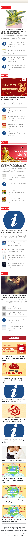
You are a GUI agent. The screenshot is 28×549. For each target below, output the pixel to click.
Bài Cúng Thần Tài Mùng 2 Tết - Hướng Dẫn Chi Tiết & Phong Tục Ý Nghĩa (16, 177)
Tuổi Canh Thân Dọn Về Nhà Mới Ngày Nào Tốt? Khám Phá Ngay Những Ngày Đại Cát (16, 118)
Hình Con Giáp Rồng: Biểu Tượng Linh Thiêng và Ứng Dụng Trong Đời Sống (16, 320)
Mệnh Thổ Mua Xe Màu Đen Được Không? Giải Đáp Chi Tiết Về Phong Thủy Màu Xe (16, 265)
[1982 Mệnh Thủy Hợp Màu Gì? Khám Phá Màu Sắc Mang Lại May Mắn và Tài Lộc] (4, 43)
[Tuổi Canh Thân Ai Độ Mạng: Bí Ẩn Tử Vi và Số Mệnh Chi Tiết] (14, 87)
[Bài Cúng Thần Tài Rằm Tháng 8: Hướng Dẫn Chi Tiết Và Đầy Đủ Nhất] (4, 191)
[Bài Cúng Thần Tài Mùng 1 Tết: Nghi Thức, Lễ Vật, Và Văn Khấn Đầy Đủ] (14, 153)
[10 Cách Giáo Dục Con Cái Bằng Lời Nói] (14, 452)
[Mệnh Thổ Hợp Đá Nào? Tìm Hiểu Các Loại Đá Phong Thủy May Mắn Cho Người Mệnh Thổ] (4, 242)
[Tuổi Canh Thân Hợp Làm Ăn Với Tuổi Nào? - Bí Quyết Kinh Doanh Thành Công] (4, 132)
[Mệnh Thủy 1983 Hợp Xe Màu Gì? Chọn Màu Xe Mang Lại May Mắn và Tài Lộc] (4, 66)
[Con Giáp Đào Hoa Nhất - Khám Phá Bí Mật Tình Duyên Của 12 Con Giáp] (14, 285)
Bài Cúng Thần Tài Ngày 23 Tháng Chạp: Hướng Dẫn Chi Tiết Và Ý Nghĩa (17, 185)
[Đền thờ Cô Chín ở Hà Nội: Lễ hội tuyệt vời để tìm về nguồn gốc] (14, 491)
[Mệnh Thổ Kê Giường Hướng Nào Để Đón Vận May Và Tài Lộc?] (4, 250)
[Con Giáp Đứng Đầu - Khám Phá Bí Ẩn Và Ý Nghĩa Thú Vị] (4, 307)
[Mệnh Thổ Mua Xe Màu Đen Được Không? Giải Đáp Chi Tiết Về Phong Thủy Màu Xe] (4, 264)
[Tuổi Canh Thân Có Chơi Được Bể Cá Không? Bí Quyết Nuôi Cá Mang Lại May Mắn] (4, 110)
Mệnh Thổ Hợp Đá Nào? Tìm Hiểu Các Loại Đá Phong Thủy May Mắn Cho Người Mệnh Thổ (16, 243)
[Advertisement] (14, 543)
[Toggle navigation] (1, 2)
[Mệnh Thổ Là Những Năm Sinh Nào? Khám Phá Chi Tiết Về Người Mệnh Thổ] (4, 256)
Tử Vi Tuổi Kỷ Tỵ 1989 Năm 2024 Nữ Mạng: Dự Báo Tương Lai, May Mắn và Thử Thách (13, 441)
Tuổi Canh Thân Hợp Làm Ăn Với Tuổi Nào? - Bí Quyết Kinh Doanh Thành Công (16, 133)
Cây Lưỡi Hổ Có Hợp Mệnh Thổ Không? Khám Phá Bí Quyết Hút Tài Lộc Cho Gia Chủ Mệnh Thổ (13, 31)
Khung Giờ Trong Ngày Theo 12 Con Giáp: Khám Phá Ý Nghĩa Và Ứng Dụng (16, 328)
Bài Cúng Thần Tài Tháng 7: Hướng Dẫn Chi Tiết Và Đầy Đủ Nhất (16, 200)
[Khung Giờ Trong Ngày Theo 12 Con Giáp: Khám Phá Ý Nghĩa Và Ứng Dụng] (4, 327)
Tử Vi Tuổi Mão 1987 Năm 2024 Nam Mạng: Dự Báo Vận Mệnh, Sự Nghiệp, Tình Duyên (14, 380)
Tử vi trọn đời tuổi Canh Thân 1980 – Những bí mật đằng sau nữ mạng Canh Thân (12, 480)
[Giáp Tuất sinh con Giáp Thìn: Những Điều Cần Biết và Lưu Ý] (4, 313)
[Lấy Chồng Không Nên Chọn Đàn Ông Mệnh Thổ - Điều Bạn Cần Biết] (14, 220)
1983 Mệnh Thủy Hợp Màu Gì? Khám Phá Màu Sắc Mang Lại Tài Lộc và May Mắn (16, 59)
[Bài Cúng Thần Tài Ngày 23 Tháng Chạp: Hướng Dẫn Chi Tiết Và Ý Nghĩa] (4, 184)
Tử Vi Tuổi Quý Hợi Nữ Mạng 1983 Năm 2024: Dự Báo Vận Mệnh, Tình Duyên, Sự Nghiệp (13, 358)
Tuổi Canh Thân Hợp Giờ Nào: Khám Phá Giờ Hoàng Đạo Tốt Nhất (15, 126)
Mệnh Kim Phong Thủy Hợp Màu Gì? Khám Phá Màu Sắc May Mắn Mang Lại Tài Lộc (16, 52)
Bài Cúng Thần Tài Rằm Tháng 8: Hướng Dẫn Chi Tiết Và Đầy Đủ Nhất (16, 192)
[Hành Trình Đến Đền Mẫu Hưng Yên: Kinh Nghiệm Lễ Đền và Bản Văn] (14, 511)
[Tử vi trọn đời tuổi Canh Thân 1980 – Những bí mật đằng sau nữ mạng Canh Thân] (14, 470)
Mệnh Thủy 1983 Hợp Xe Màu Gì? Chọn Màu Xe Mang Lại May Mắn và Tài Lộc (17, 67)
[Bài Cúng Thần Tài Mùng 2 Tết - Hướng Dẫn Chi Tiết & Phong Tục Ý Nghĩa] (4, 176)
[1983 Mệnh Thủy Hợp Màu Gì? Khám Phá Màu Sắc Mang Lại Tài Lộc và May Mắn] (4, 58)
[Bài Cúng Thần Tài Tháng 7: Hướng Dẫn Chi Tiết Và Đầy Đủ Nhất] (4, 199)
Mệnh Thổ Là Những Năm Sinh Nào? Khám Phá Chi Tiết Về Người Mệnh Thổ (16, 257)
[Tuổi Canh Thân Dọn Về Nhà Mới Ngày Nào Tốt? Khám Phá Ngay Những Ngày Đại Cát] (4, 117)
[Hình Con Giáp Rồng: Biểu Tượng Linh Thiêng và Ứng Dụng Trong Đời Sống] (4, 319)
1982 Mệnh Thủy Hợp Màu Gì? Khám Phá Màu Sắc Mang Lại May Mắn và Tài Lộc (16, 44)
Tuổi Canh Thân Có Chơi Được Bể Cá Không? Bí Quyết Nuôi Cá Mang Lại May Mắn (16, 110)
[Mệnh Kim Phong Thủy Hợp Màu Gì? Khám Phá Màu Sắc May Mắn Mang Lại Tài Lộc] (4, 51)
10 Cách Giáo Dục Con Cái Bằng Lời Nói (13, 460)
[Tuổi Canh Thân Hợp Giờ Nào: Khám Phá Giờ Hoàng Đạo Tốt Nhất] (4, 125)
